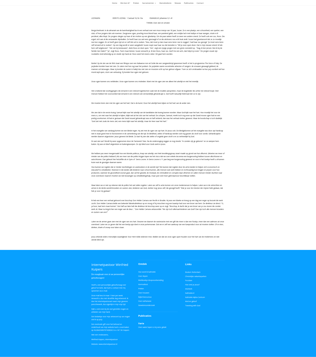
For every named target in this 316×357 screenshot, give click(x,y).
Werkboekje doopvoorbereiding (150, 280)
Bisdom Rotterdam (192, 272)
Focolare (188, 280)
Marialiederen (165, 3)
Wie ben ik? (125, 3)
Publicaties (188, 3)
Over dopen (143, 276)
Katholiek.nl (189, 293)
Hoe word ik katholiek (147, 272)
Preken (136, 3)
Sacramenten (148, 3)
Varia (141, 323)
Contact (200, 3)
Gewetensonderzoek (146, 305)
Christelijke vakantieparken (195, 276)
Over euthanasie (144, 301)
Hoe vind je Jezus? (192, 284)
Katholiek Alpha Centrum (195, 297)
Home (114, 3)
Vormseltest (143, 284)
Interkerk (188, 289)
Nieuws (178, 3)
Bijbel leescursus (145, 297)
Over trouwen (143, 293)
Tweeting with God (192, 305)
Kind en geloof (191, 301)
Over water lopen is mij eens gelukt (152, 327)
